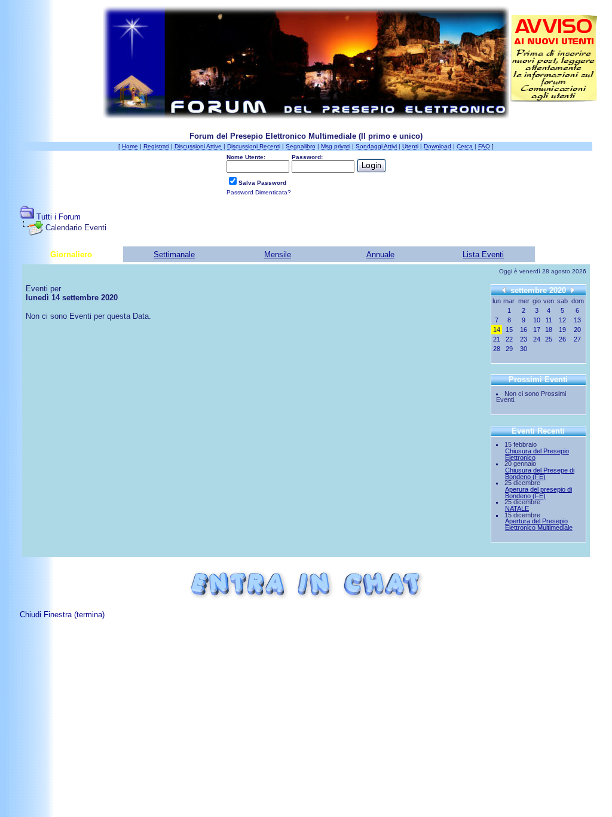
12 (562, 320)
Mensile (277, 254)
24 (536, 339)
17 (536, 329)
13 (577, 320)
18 (548, 329)
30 (523, 348)
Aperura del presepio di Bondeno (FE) (538, 492)
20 (577, 329)
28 (496, 348)
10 (536, 320)
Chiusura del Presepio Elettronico (537, 454)
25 (548, 339)
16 (523, 329)
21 (496, 339)
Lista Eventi (483, 254)
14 (496, 329)
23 (523, 339)
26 (562, 339)
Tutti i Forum (58, 216)
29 (509, 348)
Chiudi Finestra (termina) (62, 614)
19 (562, 329)
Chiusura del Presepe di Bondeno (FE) (539, 473)
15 (509, 329)
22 (509, 339)
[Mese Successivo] (572, 290)
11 (549, 320)
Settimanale (174, 254)
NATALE (517, 508)
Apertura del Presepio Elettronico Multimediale (539, 524)
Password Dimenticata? (259, 192)
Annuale (380, 254)
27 (577, 339)
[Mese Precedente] (504, 290)
